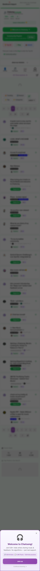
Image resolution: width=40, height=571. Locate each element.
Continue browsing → (20, 566)
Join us (20, 561)
